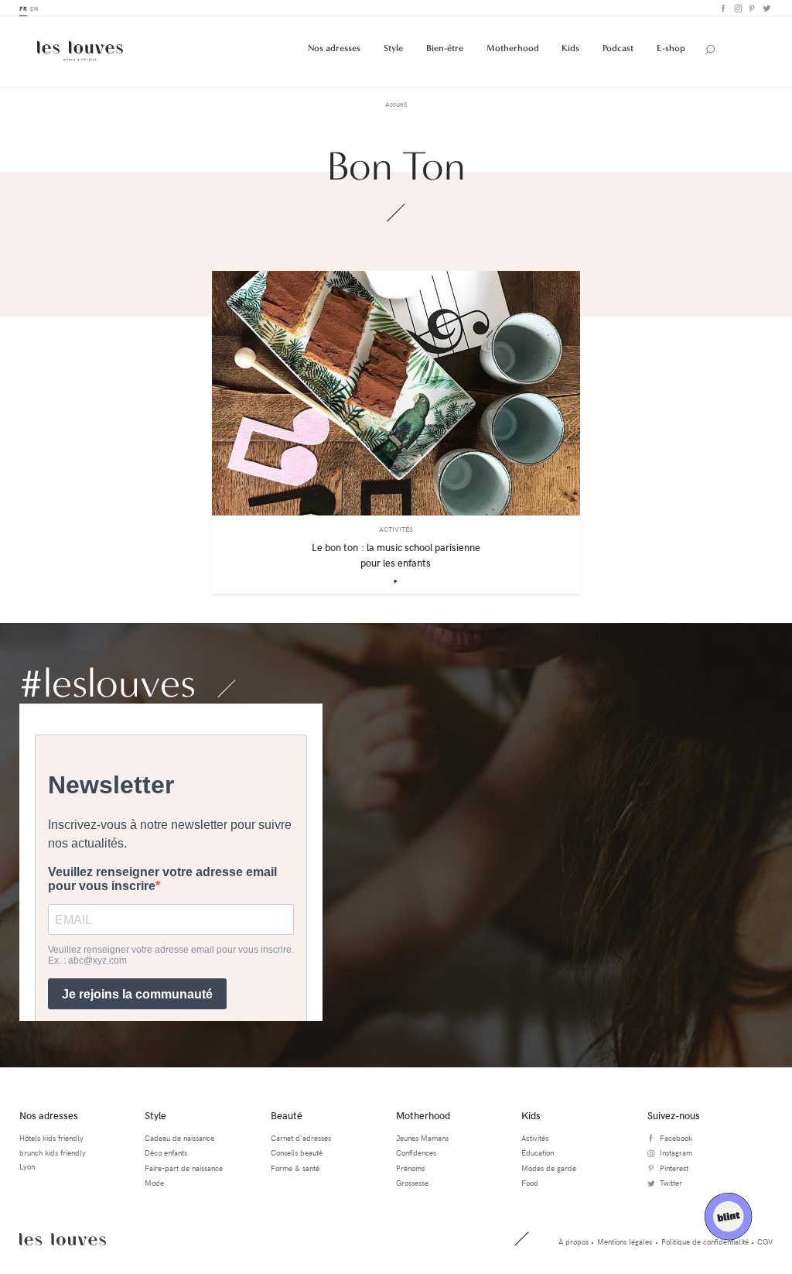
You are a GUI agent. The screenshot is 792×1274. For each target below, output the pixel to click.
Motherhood (512, 48)
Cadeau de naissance (179, 1137)
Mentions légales (624, 1241)
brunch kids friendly (52, 1152)
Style (393, 48)
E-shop (671, 48)
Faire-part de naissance (184, 1168)
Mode (154, 1182)
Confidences (416, 1152)
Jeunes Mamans (422, 1137)
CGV (765, 1241)
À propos (573, 1241)
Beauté (286, 1115)
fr (23, 8)
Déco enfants (166, 1152)
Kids (570, 48)
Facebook (722, 8)
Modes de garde (548, 1168)
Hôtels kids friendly (51, 1137)
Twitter (765, 8)
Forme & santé (295, 1168)
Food (529, 1182)
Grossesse (412, 1182)
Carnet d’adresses (301, 1137)
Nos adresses (334, 48)
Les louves (62, 1239)
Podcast (618, 48)
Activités (534, 1137)
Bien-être (444, 48)
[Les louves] (80, 50)
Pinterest (751, 8)
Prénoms (410, 1168)
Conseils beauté (297, 1152)
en (34, 8)
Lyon (27, 1166)
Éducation (537, 1152)
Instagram (736, 8)
